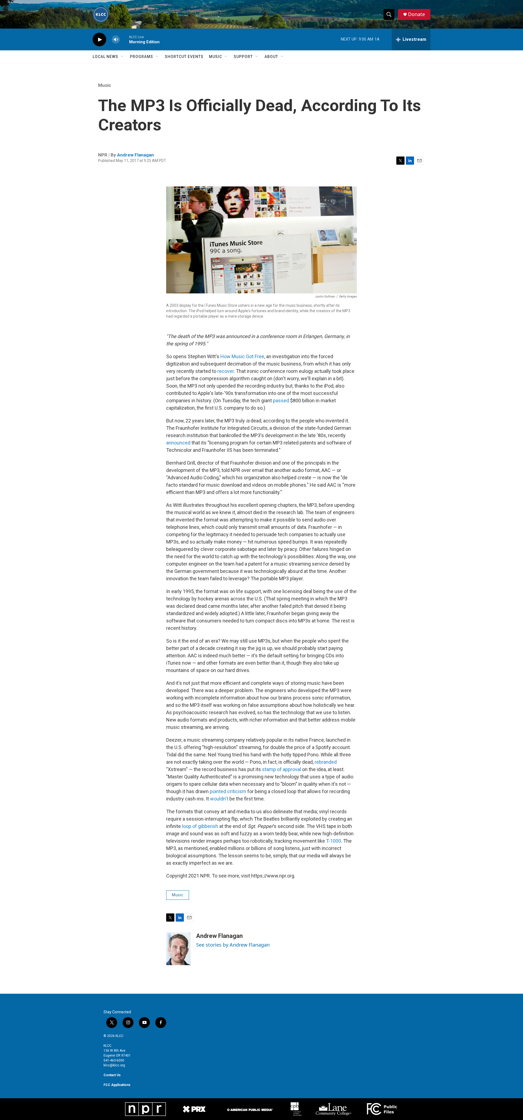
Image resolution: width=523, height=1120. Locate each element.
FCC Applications (117, 1085)
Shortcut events (184, 56)
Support (243, 56)
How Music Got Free (242, 356)
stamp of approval (281, 769)
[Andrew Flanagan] (178, 948)
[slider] (124, 39)
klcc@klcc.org (114, 1065)
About (271, 56)
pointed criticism (228, 791)
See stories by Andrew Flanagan (233, 944)
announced (178, 443)
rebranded (326, 762)
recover (225, 371)
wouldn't (219, 799)
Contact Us (112, 1075)
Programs (141, 56)
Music (215, 56)
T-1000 (333, 841)
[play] (99, 39)
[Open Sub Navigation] (122, 56)
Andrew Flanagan (135, 155)
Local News (105, 56)
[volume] (115, 39)
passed (281, 400)
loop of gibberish (200, 826)
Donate (416, 14)
